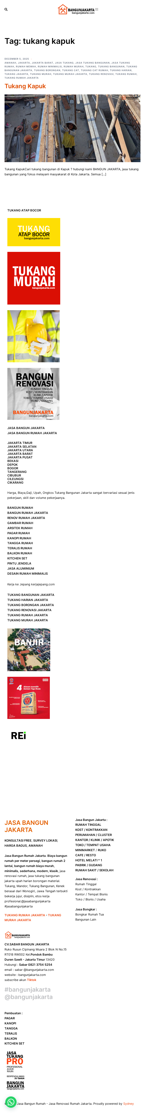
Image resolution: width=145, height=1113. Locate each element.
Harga (11, 493)
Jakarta (24, 62)
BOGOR (12, 468)
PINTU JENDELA (19, 563)
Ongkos (48, 493)
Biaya (21, 493)
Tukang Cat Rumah (94, 70)
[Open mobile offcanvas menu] (96, 9)
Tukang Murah (40, 74)
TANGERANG (17, 472)
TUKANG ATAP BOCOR (24, 210)
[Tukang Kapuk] (72, 128)
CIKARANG (15, 482)
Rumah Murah (74, 66)
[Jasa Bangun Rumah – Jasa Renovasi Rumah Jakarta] (76, 9)
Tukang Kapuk (25, 86)
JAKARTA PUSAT (20, 457)
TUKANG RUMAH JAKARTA (27, 615)
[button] (11, 1102)
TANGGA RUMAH (20, 543)
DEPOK (12, 464)
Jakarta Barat (42, 62)
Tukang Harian (121, 70)
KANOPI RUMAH (19, 538)
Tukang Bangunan (111, 66)
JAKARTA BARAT (20, 454)
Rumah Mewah (26, 66)
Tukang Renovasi (101, 74)
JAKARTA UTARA (20, 450)
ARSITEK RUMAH (19, 528)
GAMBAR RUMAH (20, 523)
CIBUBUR (14, 475)
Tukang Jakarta (16, 74)
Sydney (128, 1103)
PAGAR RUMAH (18, 533)
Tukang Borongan (47, 70)
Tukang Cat (70, 70)
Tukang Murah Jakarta (70, 74)
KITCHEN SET (17, 558)
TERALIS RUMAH (19, 548)
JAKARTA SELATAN (21, 446)
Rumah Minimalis (50, 66)
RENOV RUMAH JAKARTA (26, 518)
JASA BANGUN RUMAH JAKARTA (32, 433)
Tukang (90, 66)
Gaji (29, 493)
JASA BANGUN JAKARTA (26, 428)
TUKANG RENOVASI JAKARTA (29, 610)
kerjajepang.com (43, 584)
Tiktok (31, 980)
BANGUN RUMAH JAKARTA (27, 513)
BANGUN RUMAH (20, 508)
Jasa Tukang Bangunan (92, 62)
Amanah (10, 62)
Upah (37, 493)
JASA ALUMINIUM (20, 568)
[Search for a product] (6, 9)
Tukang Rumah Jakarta (22, 77)
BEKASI (12, 461)
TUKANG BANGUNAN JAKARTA (30, 595)
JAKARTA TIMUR (19, 443)
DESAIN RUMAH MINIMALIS (27, 573)
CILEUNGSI (15, 479)
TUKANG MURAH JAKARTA (27, 620)
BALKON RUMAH (19, 553)
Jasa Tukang (64, 62)
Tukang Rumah (126, 74)
